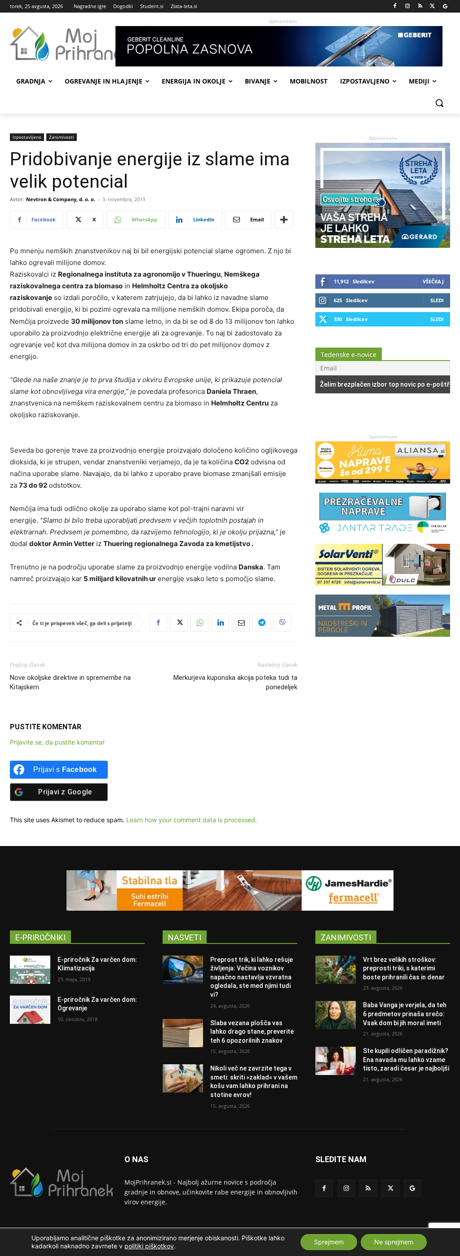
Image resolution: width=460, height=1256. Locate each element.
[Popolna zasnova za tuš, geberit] (282, 46)
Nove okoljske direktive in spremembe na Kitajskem (70, 682)
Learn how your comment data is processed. (191, 820)
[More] (283, 220)
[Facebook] (395, 6)
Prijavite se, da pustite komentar (57, 742)
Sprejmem (329, 1242)
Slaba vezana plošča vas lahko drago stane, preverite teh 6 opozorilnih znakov (252, 1031)
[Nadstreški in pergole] (382, 641)
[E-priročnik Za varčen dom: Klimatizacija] (30, 970)
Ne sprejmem (393, 1242)
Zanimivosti (61, 137)
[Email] (241, 623)
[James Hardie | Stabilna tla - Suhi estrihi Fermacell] (230, 890)
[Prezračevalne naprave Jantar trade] (382, 539)
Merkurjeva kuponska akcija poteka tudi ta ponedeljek (235, 682)
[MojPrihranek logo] (62, 43)
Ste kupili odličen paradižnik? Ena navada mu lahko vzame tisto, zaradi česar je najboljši (406, 1059)
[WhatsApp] (199, 623)
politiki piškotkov (149, 1246)
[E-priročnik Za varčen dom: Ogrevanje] (30, 1010)
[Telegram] (261, 623)
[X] (432, 6)
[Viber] (282, 623)
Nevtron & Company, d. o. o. (60, 199)
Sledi (437, 300)
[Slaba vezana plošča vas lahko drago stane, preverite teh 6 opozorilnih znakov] (183, 1033)
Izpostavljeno (27, 137)
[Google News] (445, 6)
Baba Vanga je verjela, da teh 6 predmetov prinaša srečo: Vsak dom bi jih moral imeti (405, 1013)
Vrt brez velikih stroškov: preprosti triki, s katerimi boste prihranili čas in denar (404, 968)
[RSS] (420, 6)
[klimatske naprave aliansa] (382, 488)
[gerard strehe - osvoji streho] (382, 245)
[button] (439, 103)
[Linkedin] (220, 623)
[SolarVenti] (382, 590)
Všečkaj (433, 281)
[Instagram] (407, 6)
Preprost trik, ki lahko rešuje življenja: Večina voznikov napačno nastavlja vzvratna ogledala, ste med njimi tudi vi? (251, 977)
